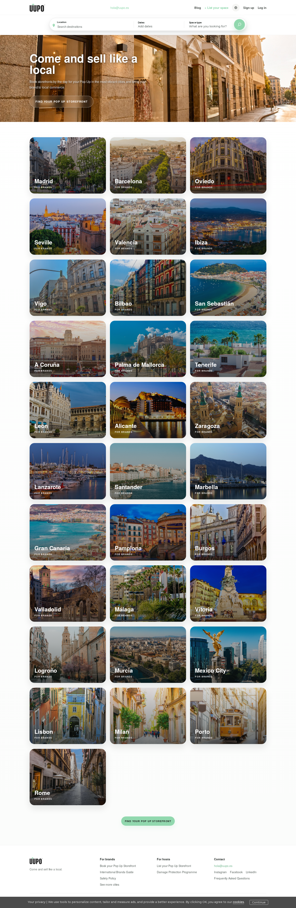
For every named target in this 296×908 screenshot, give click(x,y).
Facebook (236, 872)
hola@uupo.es (119, 8)
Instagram (220, 872)
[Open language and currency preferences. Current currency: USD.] (236, 7)
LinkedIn (251, 872)
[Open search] (239, 24)
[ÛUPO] (37, 8)
